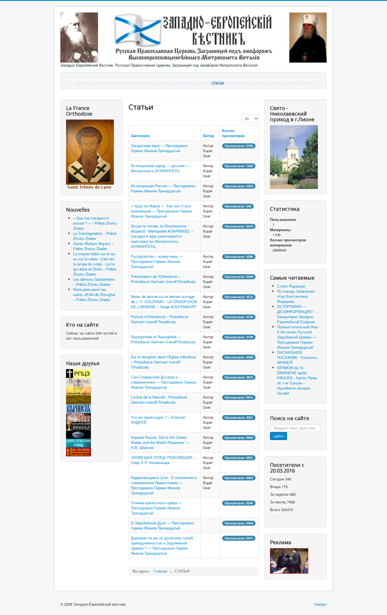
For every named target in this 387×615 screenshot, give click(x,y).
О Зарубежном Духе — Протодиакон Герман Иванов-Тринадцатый (162, 525)
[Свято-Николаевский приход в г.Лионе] (294, 156)
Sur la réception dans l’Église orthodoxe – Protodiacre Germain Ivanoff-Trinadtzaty (163, 362)
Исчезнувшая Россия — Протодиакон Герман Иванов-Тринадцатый (163, 188)
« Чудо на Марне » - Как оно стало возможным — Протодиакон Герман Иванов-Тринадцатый (161, 211)
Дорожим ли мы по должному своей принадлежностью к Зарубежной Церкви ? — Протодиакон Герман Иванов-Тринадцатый (162, 545)
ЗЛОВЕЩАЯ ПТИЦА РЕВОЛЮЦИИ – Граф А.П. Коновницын (163, 460)
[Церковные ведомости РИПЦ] (78, 390)
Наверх (320, 604)
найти (278, 436)
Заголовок (140, 135)
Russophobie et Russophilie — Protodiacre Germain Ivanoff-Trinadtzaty (163, 339)
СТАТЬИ (218, 83)
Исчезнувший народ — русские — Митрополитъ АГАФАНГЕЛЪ (160, 168)
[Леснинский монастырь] (78, 417)
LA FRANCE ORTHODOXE (282, 83)
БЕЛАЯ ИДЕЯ (254, 83)
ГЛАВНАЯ (80, 83)
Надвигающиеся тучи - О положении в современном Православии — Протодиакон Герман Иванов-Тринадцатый (164, 485)
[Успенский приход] (78, 442)
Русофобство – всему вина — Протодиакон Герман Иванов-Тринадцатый (157, 261)
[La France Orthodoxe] (90, 154)
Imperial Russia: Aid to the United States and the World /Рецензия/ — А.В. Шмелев (160, 442)
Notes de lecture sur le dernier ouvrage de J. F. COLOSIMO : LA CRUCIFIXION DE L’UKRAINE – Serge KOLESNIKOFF (164, 301)
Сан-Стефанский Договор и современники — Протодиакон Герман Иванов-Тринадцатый (163, 382)
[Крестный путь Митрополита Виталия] (289, 560)
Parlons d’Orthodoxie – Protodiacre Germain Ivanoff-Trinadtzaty (159, 319)
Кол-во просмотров (233, 133)
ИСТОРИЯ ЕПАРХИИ (137, 83)
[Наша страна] (78, 399)
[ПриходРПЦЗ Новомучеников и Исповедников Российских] (78, 425)
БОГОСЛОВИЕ (234, 83)
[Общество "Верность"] (78, 408)
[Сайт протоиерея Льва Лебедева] (78, 451)
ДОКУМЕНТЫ (112, 83)
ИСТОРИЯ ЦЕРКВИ (166, 83)
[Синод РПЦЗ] (78, 373)
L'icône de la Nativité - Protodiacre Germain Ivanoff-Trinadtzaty (159, 399)
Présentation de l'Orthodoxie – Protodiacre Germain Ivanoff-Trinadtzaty (163, 279)
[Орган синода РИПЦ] (78, 381)
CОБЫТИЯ (95, 83)
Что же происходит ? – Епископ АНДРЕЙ (158, 419)
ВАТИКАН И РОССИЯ (196, 83)
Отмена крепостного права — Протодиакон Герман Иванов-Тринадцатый (156, 508)
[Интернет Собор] (78, 434)
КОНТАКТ (308, 83)
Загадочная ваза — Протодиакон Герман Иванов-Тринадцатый (159, 148)
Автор (208, 135)
